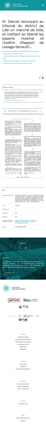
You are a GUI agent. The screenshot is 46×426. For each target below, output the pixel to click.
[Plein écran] (40, 111)
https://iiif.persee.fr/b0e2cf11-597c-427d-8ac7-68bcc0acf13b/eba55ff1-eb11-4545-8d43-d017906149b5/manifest (26, 222)
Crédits (23, 421)
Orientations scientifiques (23, 339)
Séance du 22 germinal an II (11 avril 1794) (18, 63)
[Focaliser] (42, 92)
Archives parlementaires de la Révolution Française (20, 51)
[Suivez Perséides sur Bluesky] (26, 248)
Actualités (23, 349)
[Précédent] (20, 173)
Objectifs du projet (23, 337)
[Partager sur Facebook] (39, 78)
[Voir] (30, 47)
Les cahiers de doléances (23, 369)
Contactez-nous (23, 403)
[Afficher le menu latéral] (5, 111)
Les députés (23, 366)
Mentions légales (23, 418)
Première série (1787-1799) (13, 53)
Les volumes (23, 364)
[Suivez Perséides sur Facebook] (20, 248)
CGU (23, 415)
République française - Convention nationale (20, 61)
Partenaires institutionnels (23, 342)
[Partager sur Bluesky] (43, 78)
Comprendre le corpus (23, 384)
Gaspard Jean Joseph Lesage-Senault (14, 100)
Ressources (23, 346)
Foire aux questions (23, 388)
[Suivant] (25, 173)
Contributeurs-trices (23, 344)
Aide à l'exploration (23, 386)
